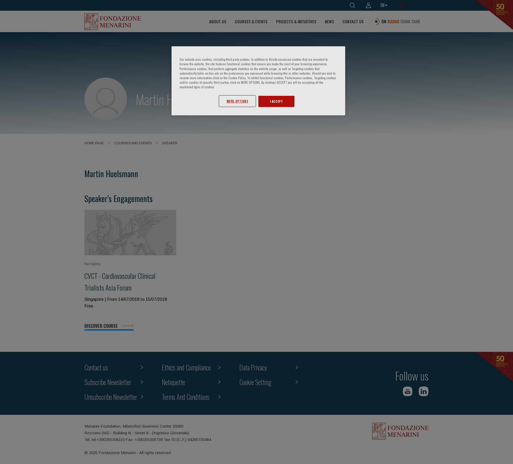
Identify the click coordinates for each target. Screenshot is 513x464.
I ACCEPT (276, 101)
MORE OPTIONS (237, 101)
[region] (258, 80)
